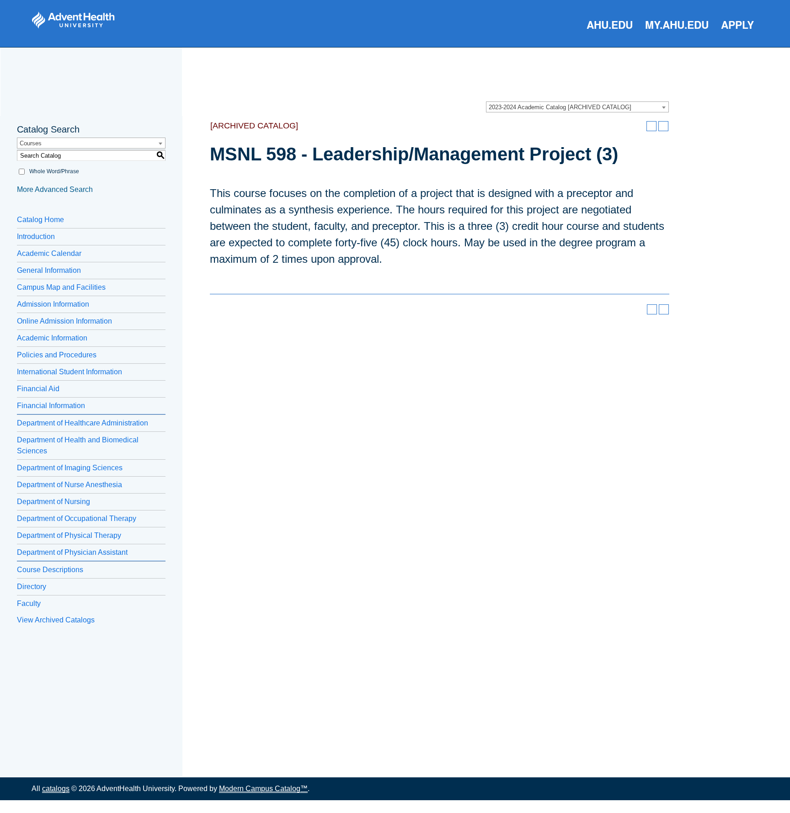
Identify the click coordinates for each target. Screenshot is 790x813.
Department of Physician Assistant (72, 552)
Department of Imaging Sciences (70, 468)
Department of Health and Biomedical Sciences (78, 445)
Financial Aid (38, 389)
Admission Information (53, 304)
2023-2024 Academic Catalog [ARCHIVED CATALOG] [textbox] (560, 107)
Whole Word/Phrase (54, 171)
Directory (31, 586)
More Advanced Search (55, 189)
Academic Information (52, 338)
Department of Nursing (53, 501)
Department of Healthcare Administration (82, 423)
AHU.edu (610, 24)
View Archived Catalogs (56, 620)
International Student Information (69, 372)
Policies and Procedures (56, 355)
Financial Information (51, 405)
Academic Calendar (49, 253)
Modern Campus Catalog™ (263, 788)
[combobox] (577, 106)
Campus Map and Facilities (61, 287)
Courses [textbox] (31, 143)
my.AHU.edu (677, 24)
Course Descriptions (50, 570)
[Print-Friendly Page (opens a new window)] (651, 126)
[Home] (73, 20)
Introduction (36, 236)
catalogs (55, 788)
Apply (737, 24)
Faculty (29, 603)
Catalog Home (40, 219)
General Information (49, 270)
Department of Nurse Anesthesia (69, 485)
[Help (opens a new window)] (663, 126)
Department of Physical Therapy (69, 535)
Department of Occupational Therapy (76, 518)
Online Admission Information (64, 321)
